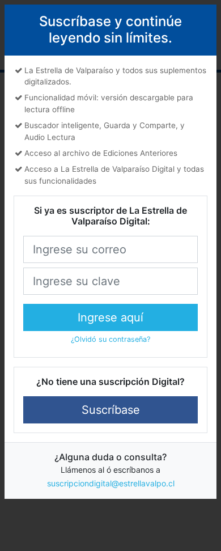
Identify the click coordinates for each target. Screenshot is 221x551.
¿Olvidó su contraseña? (110, 339)
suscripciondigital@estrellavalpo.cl (111, 483)
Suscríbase (111, 410)
